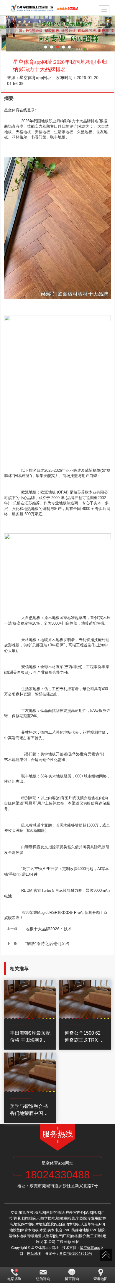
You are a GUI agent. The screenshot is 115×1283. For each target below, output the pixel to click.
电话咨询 (14, 1279)
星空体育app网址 (35, 77)
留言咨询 (72, 1279)
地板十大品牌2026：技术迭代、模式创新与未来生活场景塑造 (53, 928)
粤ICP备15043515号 (75, 1254)
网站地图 (34, 1254)
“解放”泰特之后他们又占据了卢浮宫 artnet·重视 (53, 943)
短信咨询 (43, 1279)
